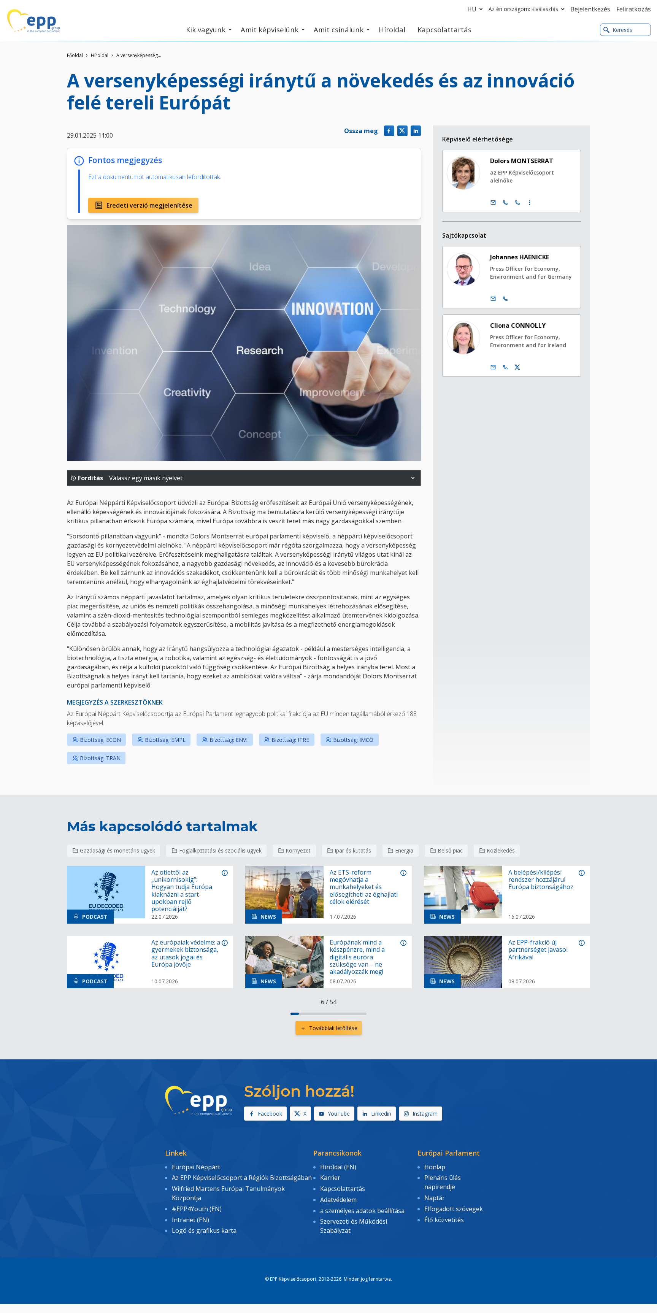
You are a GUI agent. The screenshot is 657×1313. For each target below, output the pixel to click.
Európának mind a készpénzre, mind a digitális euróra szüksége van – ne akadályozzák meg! (357, 957)
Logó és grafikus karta (204, 1230)
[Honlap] (33, 21)
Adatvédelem (338, 1200)
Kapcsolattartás (342, 1188)
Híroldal (99, 55)
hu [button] (471, 9)
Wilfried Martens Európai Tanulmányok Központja (228, 1193)
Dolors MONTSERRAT (521, 161)
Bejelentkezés (590, 9)
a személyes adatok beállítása (362, 1211)
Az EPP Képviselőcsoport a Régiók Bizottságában (242, 1177)
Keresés (622, 29)
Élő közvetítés (444, 1220)
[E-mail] (493, 203)
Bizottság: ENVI (228, 739)
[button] (412, 478)
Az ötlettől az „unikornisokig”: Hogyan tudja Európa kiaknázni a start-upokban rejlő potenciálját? (181, 891)
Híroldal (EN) (338, 1167)
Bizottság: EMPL (165, 739)
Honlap (434, 1167)
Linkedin (381, 1113)
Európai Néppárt (196, 1167)
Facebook (270, 1113)
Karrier (330, 1177)
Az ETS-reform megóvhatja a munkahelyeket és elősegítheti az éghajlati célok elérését (364, 887)
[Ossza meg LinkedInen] (416, 130)
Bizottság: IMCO (353, 739)
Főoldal (75, 55)
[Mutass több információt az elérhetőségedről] (530, 203)
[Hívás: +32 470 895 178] (505, 299)
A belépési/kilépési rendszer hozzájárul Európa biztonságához (540, 880)
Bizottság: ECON (100, 739)
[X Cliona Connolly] (517, 367)
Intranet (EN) (190, 1220)
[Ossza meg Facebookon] (389, 130)
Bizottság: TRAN (100, 758)
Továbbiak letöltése (333, 1028)
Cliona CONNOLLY (518, 325)
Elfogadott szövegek (453, 1209)
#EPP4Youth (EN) (197, 1209)
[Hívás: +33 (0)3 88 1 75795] (517, 203)
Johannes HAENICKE (519, 257)
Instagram (425, 1113)
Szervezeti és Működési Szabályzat (353, 1226)
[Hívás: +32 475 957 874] (505, 367)
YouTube (339, 1113)
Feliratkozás (633, 9)
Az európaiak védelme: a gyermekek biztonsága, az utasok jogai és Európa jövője (185, 953)
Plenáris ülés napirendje (442, 1182)
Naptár (434, 1198)
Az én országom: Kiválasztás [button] (523, 9)
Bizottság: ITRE (290, 739)
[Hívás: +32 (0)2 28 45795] (505, 203)
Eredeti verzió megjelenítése (149, 205)
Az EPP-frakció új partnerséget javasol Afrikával (538, 950)
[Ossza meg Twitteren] (402, 130)
